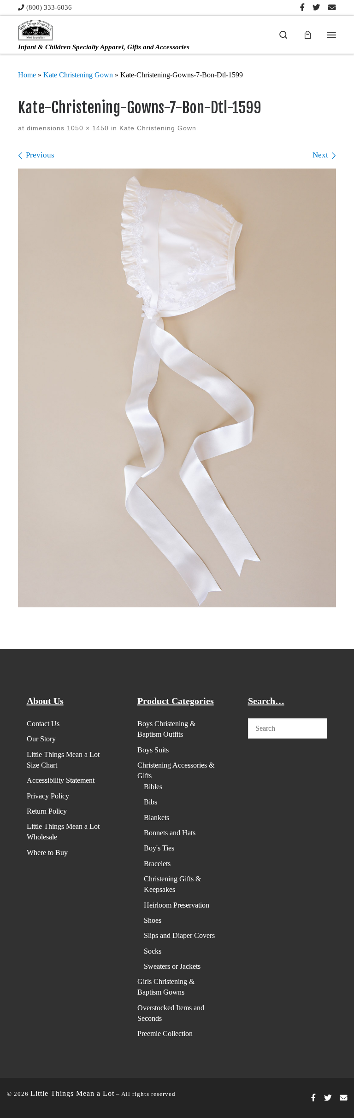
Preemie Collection (165, 1033)
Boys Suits (153, 749)
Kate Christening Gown (78, 75)
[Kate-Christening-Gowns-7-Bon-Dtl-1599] (177, 388)
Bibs (150, 802)
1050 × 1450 (87, 128)
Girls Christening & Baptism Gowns (166, 986)
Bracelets (157, 863)
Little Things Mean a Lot (72, 1093)
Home (27, 75)
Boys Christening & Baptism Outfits (166, 729)
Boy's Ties (159, 848)
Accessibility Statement (60, 780)
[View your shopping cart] (307, 34)
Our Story (41, 738)
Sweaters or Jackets (172, 966)
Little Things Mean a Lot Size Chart (63, 759)
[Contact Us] (332, 8)
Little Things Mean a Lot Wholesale (63, 831)
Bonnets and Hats (169, 832)
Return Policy (47, 811)
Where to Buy (47, 852)
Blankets (156, 817)
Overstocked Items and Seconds (170, 1013)
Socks (152, 951)
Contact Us (43, 723)
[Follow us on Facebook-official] (302, 8)
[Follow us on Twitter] (316, 8)
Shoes (152, 920)
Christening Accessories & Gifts (175, 770)
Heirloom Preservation (176, 905)
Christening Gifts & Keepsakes (172, 884)
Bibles (153, 786)
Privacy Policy (48, 796)
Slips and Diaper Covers (179, 935)
